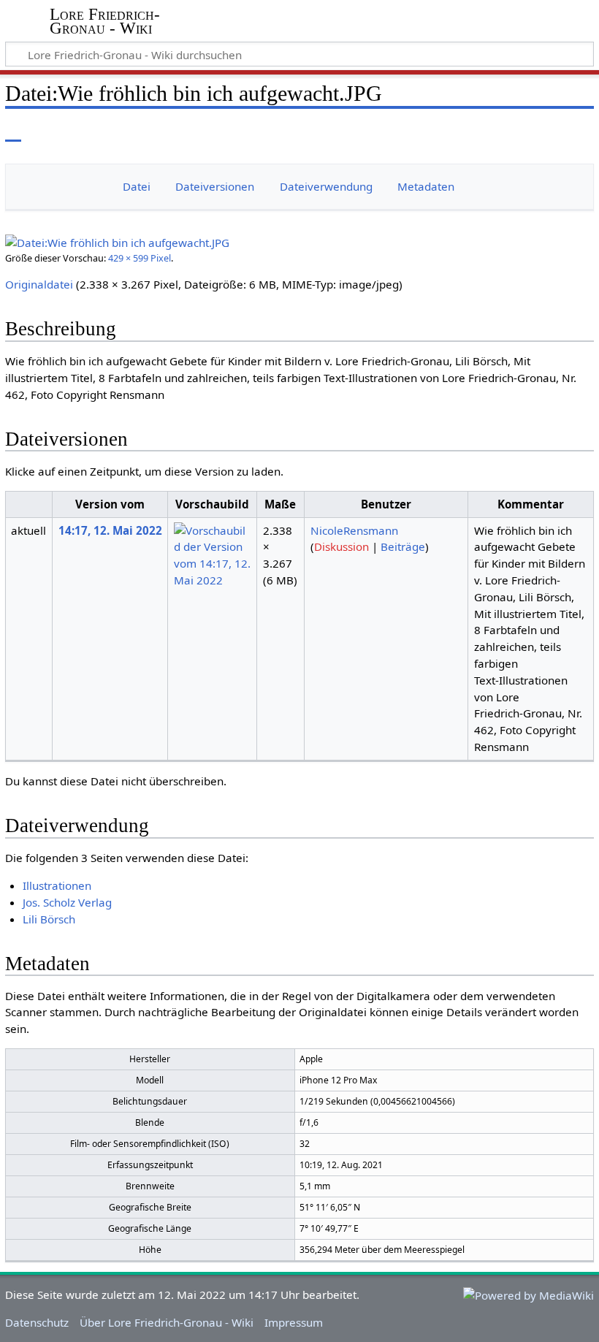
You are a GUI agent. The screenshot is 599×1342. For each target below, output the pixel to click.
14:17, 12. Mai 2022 (110, 530)
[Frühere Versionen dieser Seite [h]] (548, 131)
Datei (136, 186)
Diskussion (341, 546)
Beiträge (403, 546)
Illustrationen (57, 885)
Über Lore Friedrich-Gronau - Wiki (166, 1322)
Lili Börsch (49, 919)
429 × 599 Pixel (139, 257)
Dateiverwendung (326, 186)
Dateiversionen (214, 186)
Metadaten (425, 186)
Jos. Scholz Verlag (67, 902)
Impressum (293, 1322)
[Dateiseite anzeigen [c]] (13, 131)
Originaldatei (39, 284)
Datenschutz (37, 1322)
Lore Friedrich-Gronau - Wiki (105, 21)
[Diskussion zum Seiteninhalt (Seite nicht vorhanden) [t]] (46, 131)
